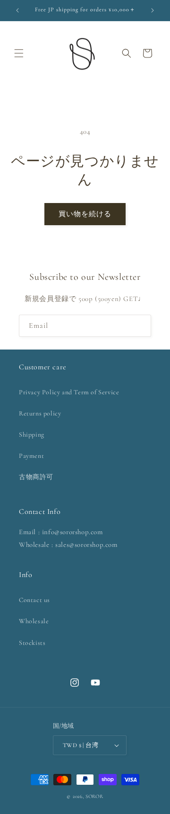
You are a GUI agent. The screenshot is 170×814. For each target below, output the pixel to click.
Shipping (31, 435)
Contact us (34, 600)
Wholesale (34, 621)
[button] (18, 53)
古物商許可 (36, 477)
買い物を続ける (85, 214)
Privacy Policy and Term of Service (69, 392)
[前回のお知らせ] (17, 10)
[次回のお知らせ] (152, 10)
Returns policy (40, 413)
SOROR (94, 796)
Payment (31, 456)
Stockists (32, 643)
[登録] (140, 326)
